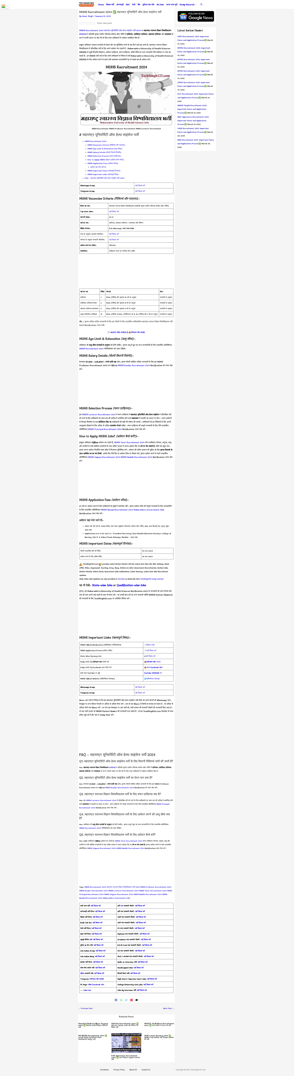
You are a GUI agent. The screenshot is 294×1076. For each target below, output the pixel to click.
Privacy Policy (119, 1070)
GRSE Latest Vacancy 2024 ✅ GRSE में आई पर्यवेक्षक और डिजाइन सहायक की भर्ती (159, 1037)
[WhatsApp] (121, 999)
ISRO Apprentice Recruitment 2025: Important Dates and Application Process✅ (193, 120)
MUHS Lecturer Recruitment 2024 (99, 414)
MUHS (83, 34)
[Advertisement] (126, 273)
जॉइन (154, 667)
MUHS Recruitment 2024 (91, 30)
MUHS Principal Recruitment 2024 (105, 429)
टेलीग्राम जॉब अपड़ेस (138, 332)
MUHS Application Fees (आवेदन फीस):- (103, 163)
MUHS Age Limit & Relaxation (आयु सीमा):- (105, 148)
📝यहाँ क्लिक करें (150, 650)
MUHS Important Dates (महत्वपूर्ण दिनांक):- (104, 171)
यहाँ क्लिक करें (140, 185)
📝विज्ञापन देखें (149, 645)
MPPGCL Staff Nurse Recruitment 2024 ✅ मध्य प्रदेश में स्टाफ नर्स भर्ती (159, 1024)
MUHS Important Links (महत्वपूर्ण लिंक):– (104, 174)
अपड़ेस (153, 662)
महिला (82, 973)
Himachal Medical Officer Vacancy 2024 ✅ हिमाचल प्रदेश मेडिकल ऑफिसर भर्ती (93, 1025)
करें (153, 673)
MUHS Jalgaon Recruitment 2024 (104, 457)
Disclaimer (104, 1070)
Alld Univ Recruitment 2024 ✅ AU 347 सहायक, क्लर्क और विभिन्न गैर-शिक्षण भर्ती (125, 1025)
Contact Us (145, 1070)
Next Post (168, 1008)
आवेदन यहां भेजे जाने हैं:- (98, 167)
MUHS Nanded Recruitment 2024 (117, 509)
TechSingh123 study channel (151, 579)
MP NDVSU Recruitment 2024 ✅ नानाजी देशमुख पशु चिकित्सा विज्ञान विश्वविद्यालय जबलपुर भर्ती (92, 1037)
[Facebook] (116, 999)
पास (121, 906)
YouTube (121, 579)
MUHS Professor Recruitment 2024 (155, 887)
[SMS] (137, 999)
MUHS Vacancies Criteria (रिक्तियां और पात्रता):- (107, 145)
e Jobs (142, 585)
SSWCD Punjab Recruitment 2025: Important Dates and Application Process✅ (192, 109)
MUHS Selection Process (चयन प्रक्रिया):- (105, 156)
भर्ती (90, 939)
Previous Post (85, 1008)
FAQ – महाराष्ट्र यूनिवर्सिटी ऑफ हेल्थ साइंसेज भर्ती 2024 (104, 178)
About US (133, 1070)
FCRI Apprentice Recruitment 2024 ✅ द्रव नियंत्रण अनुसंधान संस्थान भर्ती (125, 1057)
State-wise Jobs (102, 585)
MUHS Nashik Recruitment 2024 (136, 457)
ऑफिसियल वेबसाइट (153, 678)
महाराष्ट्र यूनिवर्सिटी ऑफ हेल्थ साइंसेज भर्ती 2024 (122, 30)
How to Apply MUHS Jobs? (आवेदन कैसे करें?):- (106, 159)
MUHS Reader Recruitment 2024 (134, 365)
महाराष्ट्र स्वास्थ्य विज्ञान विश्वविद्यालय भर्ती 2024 (123, 887)
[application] (195, 4)
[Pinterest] (131, 999)
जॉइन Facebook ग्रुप (96, 984)
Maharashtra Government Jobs (149, 509)
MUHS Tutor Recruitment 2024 (129, 442)
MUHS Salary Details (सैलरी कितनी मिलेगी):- (105, 152)
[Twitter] (126, 999)
